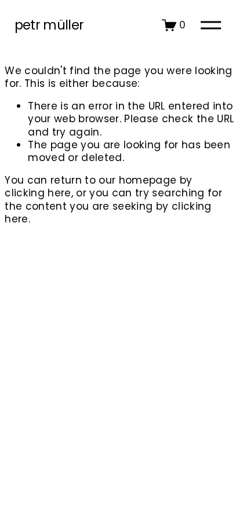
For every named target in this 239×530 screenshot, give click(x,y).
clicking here (38, 193)
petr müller (49, 25)
